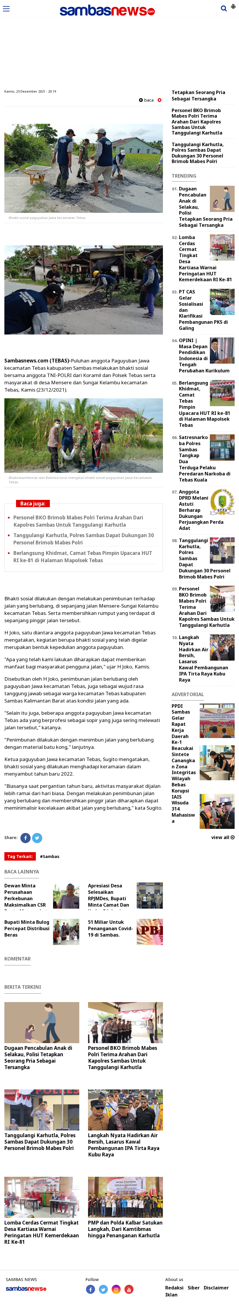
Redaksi (174, 1288)
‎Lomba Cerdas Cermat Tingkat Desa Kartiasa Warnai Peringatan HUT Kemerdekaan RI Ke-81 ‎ (41, 1232)
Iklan (171, 1295)
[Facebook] (25, 838)
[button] (233, 4)
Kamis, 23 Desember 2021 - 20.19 (30, 91)
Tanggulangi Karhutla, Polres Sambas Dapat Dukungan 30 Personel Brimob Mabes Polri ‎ (83, 539)
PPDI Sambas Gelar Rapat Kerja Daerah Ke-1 (181, 724)
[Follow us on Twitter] (103, 1289)
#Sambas (49, 856)
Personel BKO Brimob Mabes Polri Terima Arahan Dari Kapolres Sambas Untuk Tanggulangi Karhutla (78, 521)
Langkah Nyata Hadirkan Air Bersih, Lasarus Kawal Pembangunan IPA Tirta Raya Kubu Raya (123, 1145)
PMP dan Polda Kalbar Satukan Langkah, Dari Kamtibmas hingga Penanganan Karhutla (125, 1229)
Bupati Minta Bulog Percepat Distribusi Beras (27, 928)
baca (148, 100)
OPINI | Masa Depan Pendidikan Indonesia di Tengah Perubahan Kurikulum (204, 355)
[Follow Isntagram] (116, 1289)
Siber (194, 1288)
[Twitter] (37, 838)
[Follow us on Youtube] (129, 1289)
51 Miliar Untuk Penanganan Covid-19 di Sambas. (110, 928)
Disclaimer (216, 1288)
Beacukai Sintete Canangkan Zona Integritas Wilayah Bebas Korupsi (184, 769)
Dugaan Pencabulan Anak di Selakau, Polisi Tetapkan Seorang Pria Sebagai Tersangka (38, 1058)
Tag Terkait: (20, 856)
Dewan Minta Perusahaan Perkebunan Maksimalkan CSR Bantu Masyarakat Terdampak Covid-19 (28, 901)
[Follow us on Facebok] (90, 1289)
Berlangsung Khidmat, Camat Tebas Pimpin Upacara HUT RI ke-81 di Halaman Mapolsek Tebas (82, 557)
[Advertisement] (119, 44)
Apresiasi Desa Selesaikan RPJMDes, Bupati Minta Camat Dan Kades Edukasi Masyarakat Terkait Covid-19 (122, 901)
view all (221, 837)
